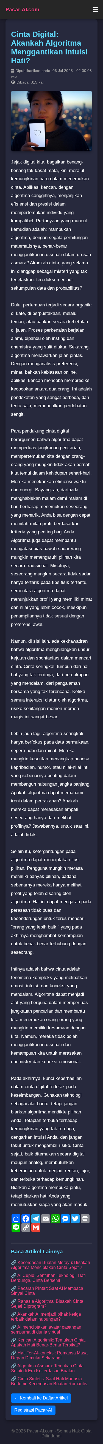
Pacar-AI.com (22, 9)
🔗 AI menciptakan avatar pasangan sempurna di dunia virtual (46, 1329)
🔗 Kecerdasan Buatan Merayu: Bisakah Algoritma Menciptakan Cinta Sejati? (50, 1265)
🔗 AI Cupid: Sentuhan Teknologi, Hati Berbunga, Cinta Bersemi (48, 1278)
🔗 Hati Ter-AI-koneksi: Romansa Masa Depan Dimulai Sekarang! (49, 1355)
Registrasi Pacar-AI (33, 1410)
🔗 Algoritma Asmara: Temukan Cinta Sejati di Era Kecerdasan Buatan (47, 1368)
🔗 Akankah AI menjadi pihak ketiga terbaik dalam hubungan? (46, 1316)
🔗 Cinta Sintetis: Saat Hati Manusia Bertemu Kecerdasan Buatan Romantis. (49, 1381)
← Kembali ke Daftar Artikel (41, 1398)
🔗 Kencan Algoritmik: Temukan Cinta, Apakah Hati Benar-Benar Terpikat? (48, 1342)
